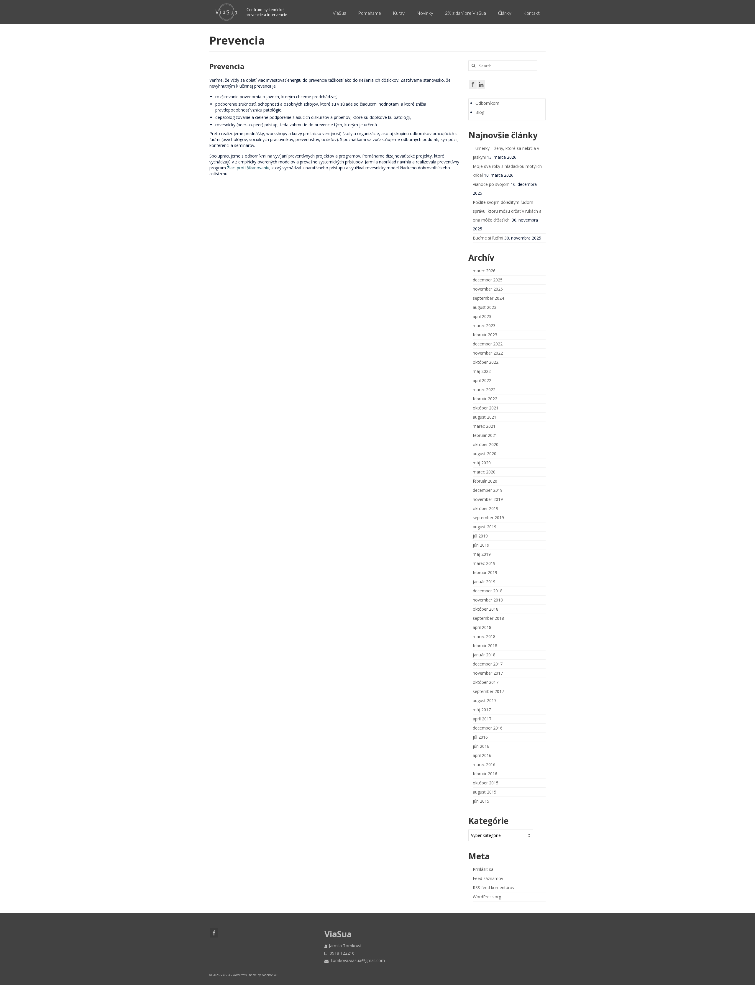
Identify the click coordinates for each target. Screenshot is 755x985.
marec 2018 (484, 636)
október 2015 (485, 783)
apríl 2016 (482, 755)
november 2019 (488, 499)
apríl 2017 (482, 719)
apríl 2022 (482, 380)
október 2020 (485, 444)
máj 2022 (482, 371)
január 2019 (484, 581)
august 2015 (484, 792)
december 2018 (488, 591)
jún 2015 (481, 801)
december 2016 (488, 728)
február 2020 (485, 481)
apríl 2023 (482, 316)
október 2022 (485, 362)
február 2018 (485, 645)
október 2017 (485, 682)
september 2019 (488, 517)
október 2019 (485, 508)
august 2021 (484, 417)
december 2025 (488, 280)
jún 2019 (481, 545)
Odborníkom (487, 103)
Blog (479, 112)
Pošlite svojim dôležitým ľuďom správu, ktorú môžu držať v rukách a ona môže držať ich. (507, 211)
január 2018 (484, 655)
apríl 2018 (482, 627)
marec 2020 (484, 472)
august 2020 (484, 453)
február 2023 (485, 334)
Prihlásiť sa (483, 869)
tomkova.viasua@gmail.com (357, 960)
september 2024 (488, 298)
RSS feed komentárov (493, 887)
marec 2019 (484, 563)
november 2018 (488, 600)
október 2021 (485, 408)
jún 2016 (481, 746)
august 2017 (484, 700)
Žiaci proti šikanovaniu (248, 168)
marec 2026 (484, 270)
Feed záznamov (488, 878)
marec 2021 (484, 426)
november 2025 (488, 289)
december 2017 (488, 664)
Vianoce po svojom (491, 184)
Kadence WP (270, 975)
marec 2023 (484, 325)
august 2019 (484, 527)
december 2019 (488, 490)
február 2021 (485, 435)
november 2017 (488, 673)
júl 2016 (480, 737)
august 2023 (484, 307)
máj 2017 (482, 709)
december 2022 (488, 344)
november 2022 (488, 353)
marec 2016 (484, 764)
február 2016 (485, 773)
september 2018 (488, 618)
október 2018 (485, 609)
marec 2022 (484, 389)
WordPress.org (487, 896)
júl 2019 (480, 536)
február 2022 (485, 398)
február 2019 (485, 572)
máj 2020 (482, 463)
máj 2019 (482, 554)
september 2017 (488, 691)
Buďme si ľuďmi (488, 238)
